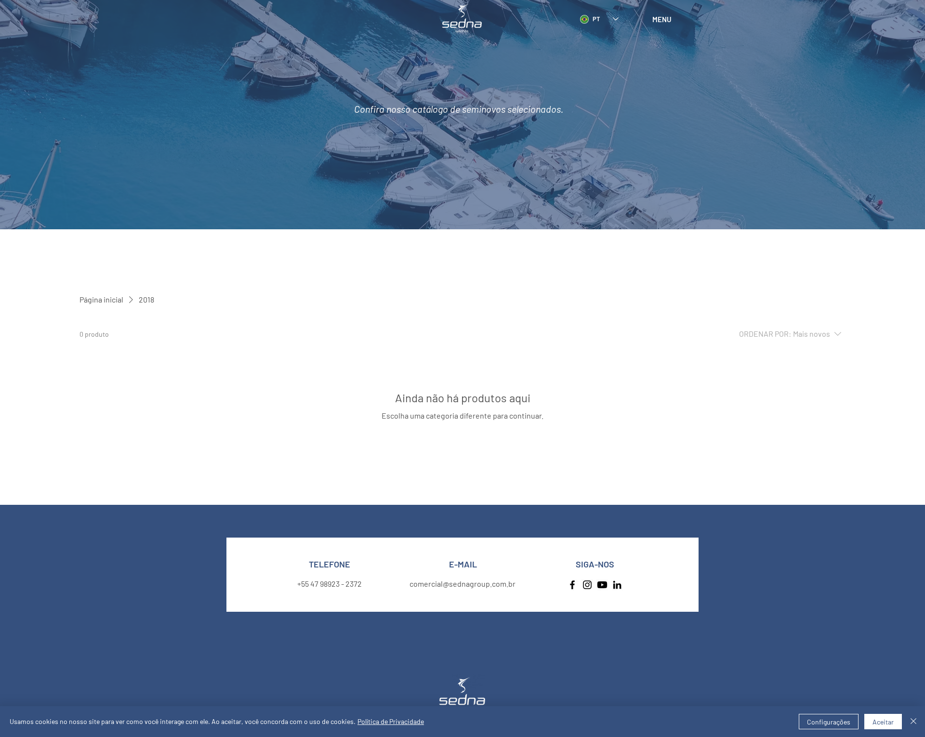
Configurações (828, 722)
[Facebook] (572, 585)
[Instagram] (587, 585)
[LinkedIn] (617, 585)
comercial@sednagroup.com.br (462, 583)
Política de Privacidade (390, 721)
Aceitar (883, 722)
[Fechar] (913, 721)
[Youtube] (602, 585)
